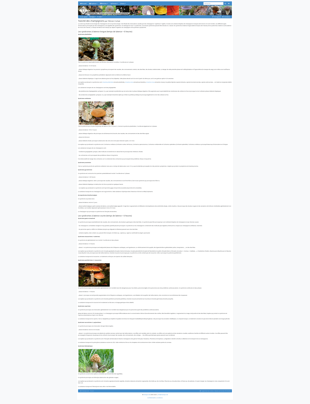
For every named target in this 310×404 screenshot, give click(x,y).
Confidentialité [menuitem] (151, 398)
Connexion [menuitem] (227, 17)
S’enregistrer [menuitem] (217, 17)
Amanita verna (129, 82)
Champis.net (85, 391)
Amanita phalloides (107, 82)
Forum (92, 391)
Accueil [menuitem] (84, 3)
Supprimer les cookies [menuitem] (207, 391)
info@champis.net (163, 394)
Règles (93, 17)
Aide (100, 17)
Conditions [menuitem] (160, 398)
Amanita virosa (150, 82)
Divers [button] (122, 3)
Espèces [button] (93, 3)
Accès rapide (83, 17)
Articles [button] (104, 3)
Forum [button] (114, 3)
